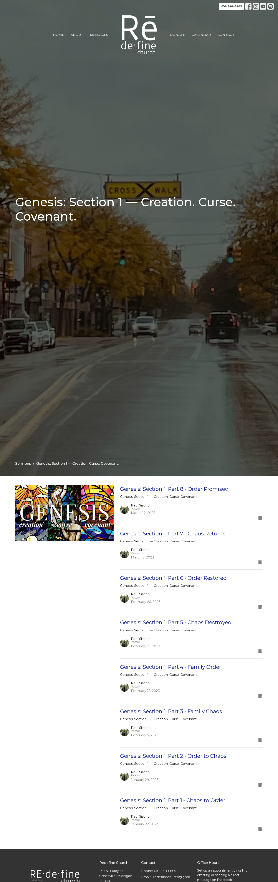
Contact (226, 35)
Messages (99, 35)
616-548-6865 (231, 6)
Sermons (23, 463)
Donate (177, 35)
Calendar (201, 35)
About (77, 35)
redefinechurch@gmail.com (173, 877)
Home (58, 35)
